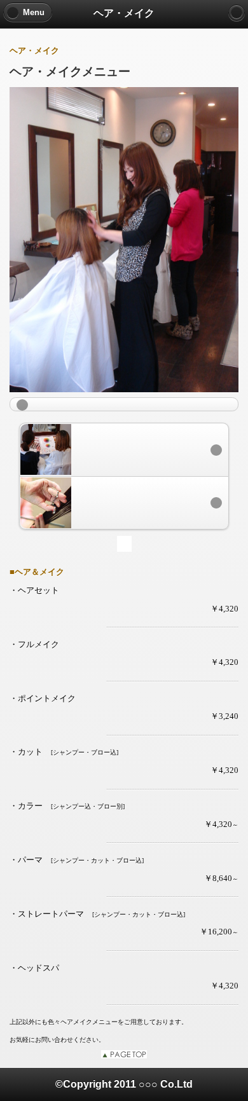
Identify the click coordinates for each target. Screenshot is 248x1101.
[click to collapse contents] (124, 404)
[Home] (236, 12)
